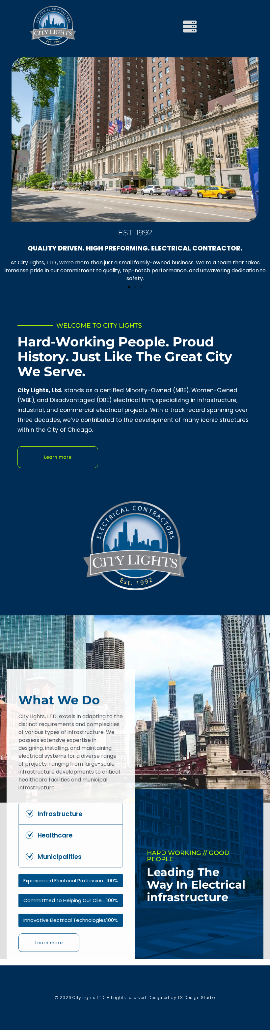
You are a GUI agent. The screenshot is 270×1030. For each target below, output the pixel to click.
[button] (129, 287)
